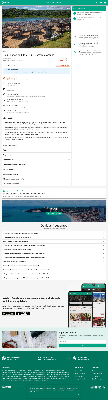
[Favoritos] (101, 3)
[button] (36, 118)
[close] (78, 394)
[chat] (104, 37)
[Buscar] (97, 3)
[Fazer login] (105, 3)
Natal (4, 51)
